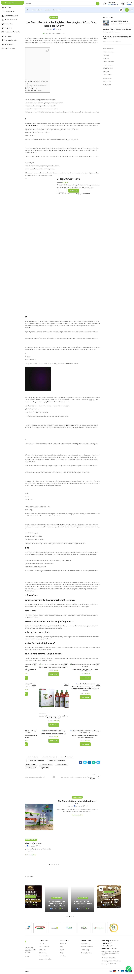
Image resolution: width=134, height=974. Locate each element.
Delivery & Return (86, 953)
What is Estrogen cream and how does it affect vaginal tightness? (29, 85)
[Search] (97, 3)
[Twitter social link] (85, 762)
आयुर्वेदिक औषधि (44, 768)
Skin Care (106, 71)
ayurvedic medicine (49, 757)
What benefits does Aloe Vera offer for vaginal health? (27, 90)
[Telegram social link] (98, 762)
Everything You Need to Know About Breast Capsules (30, 899)
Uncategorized (77, 797)
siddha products (46, 764)
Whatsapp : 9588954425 (109, 964)
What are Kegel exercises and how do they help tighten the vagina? (30, 81)
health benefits (60, 524)
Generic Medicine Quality (119, 21)
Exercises (106, 58)
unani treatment (30, 768)
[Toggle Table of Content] (46, 50)
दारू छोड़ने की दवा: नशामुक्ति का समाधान (30, 843)
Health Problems (108, 62)
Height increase (108, 65)
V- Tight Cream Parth (68, 178)
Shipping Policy (85, 943)
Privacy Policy (85, 950)
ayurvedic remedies (66, 757)
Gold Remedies (43, 956)
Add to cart (73, 190)
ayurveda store (33, 757)
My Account (63, 943)
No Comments (127, 24)
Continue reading (30, 854)
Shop (61, 946)
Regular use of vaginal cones (58, 150)
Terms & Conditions (87, 946)
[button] (49, 864)
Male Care (42, 950)
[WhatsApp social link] (94, 762)
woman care (53, 17)
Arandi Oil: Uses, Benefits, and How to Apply (56, 903)
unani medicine (62, 764)
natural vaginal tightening (73, 425)
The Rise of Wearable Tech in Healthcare (117, 29)
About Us (63, 956)
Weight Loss (107, 81)
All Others (42, 943)
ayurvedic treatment (37, 760)
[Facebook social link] (80, 762)
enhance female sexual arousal (31, 125)
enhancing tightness (45, 402)
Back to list (54, 776)
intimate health (25, 328)
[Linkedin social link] (89, 762)
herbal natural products (57, 760)
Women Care (86, 194)
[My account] (121, 10)
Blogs (62, 953)
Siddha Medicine (108, 68)
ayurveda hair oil (108, 48)
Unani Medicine (107, 75)
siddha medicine (31, 764)
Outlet (62, 950)
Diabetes (106, 55)
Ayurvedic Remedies (45, 959)
